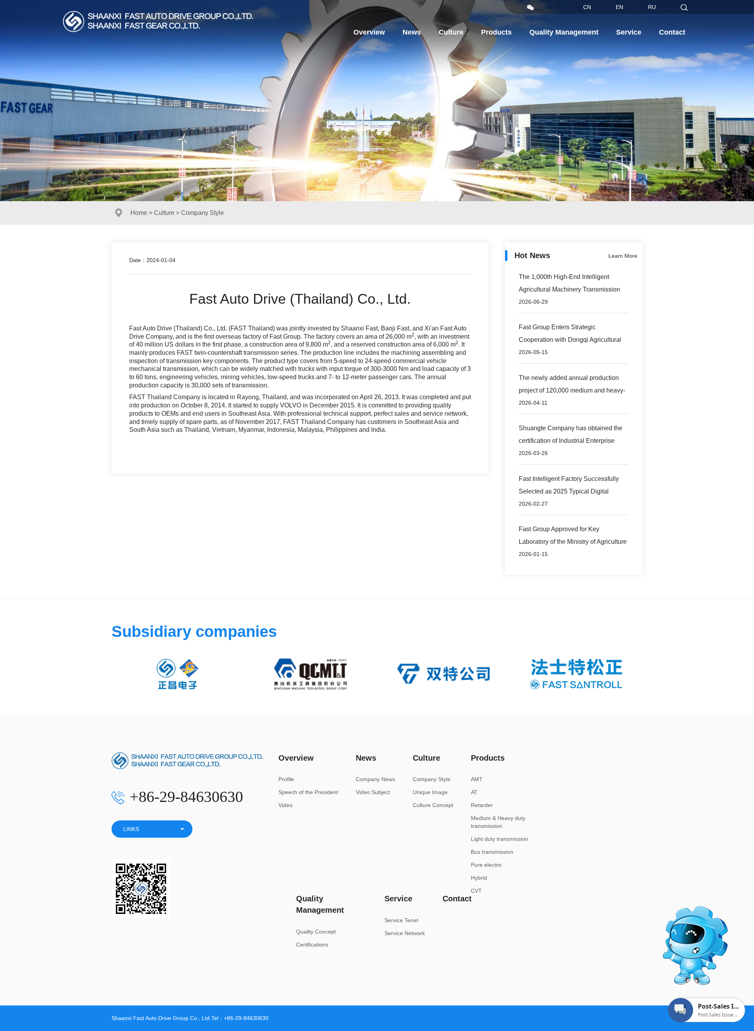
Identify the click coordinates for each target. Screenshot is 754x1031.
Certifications (312, 944)
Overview (369, 32)
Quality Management (563, 32)
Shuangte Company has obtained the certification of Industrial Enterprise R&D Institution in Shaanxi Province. (570, 441)
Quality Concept (316, 931)
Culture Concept (433, 805)
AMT (477, 779)
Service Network (404, 933)
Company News (375, 779)
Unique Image (430, 792)
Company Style (431, 779)
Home (138, 212)
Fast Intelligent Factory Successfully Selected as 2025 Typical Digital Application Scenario (569, 491)
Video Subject (373, 792)
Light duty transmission (499, 839)
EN (619, 7)
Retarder (482, 805)
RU (652, 7)
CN (587, 7)
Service (628, 32)
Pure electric (486, 865)
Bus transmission (492, 852)
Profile (286, 779)
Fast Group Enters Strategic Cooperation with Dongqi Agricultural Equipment (570, 340)
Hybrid (479, 878)
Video (285, 805)
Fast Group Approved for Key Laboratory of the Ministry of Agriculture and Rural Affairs (573, 542)
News (412, 32)
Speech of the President (308, 792)
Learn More (622, 256)
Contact (672, 32)
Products (496, 32)
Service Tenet (401, 920)
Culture (451, 32)
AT (474, 792)
